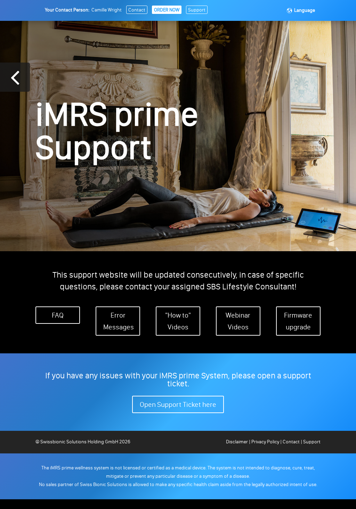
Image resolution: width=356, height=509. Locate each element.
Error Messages (118, 321)
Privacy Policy (265, 442)
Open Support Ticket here (178, 404)
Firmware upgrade (298, 321)
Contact (136, 10)
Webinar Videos (238, 321)
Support (196, 10)
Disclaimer (237, 442)
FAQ (58, 315)
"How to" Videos (178, 321)
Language (304, 10)
